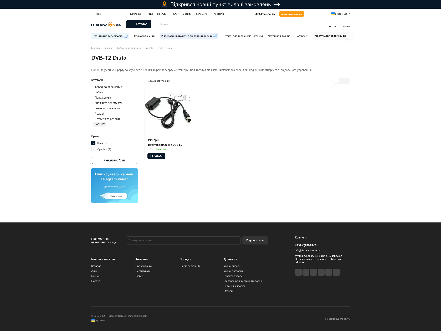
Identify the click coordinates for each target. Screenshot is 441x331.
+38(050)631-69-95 (264, 13)
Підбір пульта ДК (190, 265)
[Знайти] (319, 24)
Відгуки (139, 275)
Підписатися (255, 240)
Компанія (141, 259)
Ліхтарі (99, 113)
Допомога (230, 259)
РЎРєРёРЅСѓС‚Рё (114, 160)
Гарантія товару (233, 275)
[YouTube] (321, 272)
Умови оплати (232, 265)
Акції (94, 270)
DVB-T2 (100, 124)
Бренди (95, 275)
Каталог (96, 265)
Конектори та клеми (107, 108)
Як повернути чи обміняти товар (243, 280)
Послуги (96, 280)
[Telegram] (313, 272)
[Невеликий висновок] (341, 80)
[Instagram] (305, 272)
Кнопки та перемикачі (108, 102)
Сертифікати (142, 270)
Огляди (228, 290)
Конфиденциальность (337, 318)
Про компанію (143, 265)
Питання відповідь (234, 285)
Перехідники (103, 97)
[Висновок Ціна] (346, 80)
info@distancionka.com (308, 250)
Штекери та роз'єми (107, 119)
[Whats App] (336, 272)
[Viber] (328, 272)
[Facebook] (298, 272)
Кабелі (99, 92)
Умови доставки (233, 270)
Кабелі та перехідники (109, 86)
